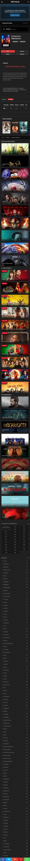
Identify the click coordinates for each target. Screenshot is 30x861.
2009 (15, 542)
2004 (24, 544)
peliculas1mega (7, 758)
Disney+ (5, 646)
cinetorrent (6, 611)
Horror (5, 693)
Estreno (5, 667)
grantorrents (6, 684)
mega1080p (6, 717)
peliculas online (7, 749)
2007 (6, 544)
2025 (24, 526)
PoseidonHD (6, 799)
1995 (24, 549)
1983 (15, 552)
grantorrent (6, 681)
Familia (5, 673)
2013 (6, 539)
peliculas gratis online (8, 746)
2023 (24, 529)
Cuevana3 (6, 631)
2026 (15, 526)
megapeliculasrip (7, 720)
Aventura (5, 578)
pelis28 (5, 776)
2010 (6, 542)
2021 (15, 531)
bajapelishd (6, 584)
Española (5, 664)
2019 (6, 534)
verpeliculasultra (7, 849)
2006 (15, 544)
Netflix (5, 734)
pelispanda (6, 787)
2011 (24, 539)
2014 (24, 537)
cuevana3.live (6, 637)
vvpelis (5, 852)
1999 (15, 549)
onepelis (5, 737)
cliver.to (5, 617)
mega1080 (6, 714)
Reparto (8, 54)
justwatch (6, 699)
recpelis (5, 808)
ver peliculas (6, 846)
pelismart (6, 784)
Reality (5, 805)
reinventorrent (7, 811)
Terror (5, 837)
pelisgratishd (6, 779)
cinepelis (6, 608)
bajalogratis (6, 581)
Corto (5, 625)
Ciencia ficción (7, 596)
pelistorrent (6, 796)
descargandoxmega (8, 643)
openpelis (6, 740)
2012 (15, 539)
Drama (5, 655)
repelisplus (6, 826)
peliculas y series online (9, 752)
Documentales (7, 652)
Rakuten (5, 802)
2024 (15, 529)
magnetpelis (6, 708)
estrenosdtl (6, 670)
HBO (4, 687)
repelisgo (6, 823)
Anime (5, 575)
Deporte (5, 640)
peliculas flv (6, 743)
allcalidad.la (15, 41)
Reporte (22, 54)
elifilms (5, 658)
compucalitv (6, 622)
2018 (15, 534)
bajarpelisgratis (7, 587)
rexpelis (5, 829)
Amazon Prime (7, 569)
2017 (24, 534)
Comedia (5, 620)
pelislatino (6, 782)
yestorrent (6, 855)
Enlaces (22, 51)
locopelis (6, 705)
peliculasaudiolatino (8, 761)
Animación (6, 572)
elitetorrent (6, 661)
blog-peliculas (7, 593)
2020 (24, 531)
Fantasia (5, 675)
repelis (5, 814)
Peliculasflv (6, 764)
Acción (5, 561)
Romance (6, 832)
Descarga (11, 99)
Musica (5, 731)
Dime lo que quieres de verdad (6, 527)
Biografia (5, 590)
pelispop (5, 793)
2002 (15, 547)
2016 (6, 537)
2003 (6, 547)
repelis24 (6, 820)
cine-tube (6, 599)
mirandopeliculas (7, 726)
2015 (15, 537)
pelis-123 (6, 770)
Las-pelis (6, 702)
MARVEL (5, 711)
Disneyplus (6, 649)
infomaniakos (6, 696)
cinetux (5, 614)
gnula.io (5, 678)
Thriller (5, 840)
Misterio (5, 728)
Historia (5, 690)
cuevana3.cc (6, 634)
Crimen (5, 628)
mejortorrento (7, 723)
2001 (24, 547)
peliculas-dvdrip (7, 755)
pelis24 (5, 773)
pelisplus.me (6, 790)
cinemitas (6, 605)
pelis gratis (6, 767)
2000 (6, 549)
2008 (24, 542)
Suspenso (6, 835)
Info (8, 51)
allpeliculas (22, 41)
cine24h (5, 602)
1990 (6, 552)
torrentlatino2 (6, 843)
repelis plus (6, 817)
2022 (6, 531)
